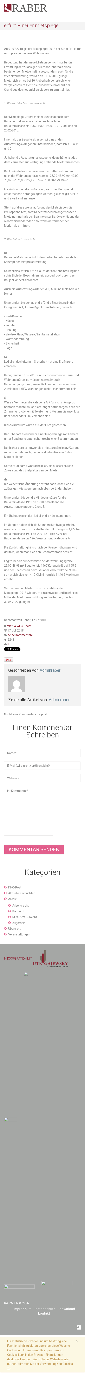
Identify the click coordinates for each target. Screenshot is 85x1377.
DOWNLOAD (67, 1309)
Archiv (12, 899)
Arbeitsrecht (20, 905)
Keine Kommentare (20, 635)
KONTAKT (44, 1313)
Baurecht (18, 911)
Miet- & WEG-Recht (19, 626)
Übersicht (14, 928)
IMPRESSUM (22, 1309)
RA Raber (11, 1303)
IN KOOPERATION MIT (18, 958)
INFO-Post (14, 887)
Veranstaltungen (19, 934)
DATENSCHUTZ (45, 1309)
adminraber (50, 670)
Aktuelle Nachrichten (21, 893)
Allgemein (19, 923)
